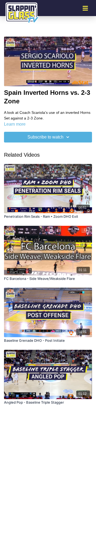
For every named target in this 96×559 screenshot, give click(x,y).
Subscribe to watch (45, 137)
